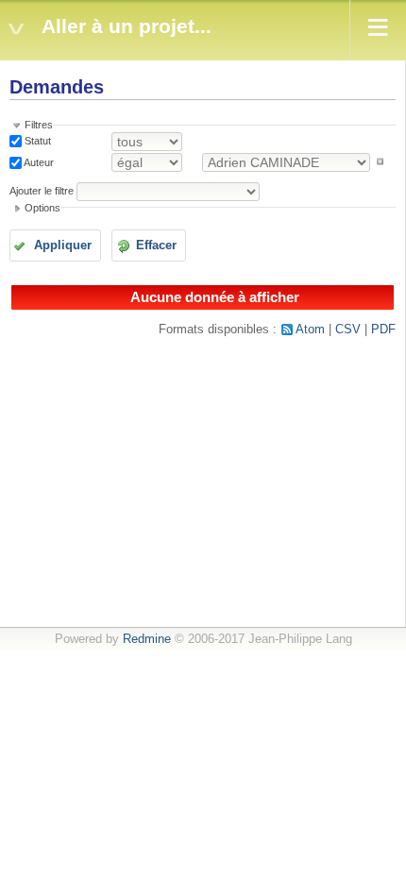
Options (42, 207)
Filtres (39, 124)
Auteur (38, 161)
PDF (383, 329)
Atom (310, 329)
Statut (36, 140)
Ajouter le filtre (41, 190)
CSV (348, 329)
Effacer (156, 245)
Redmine (147, 639)
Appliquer (63, 245)
